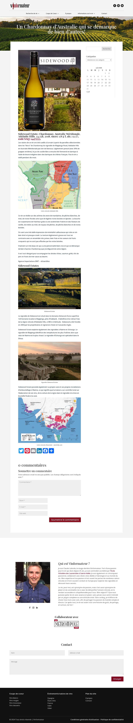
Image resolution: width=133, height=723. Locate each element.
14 (102, 79)
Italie (49, 706)
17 (88, 83)
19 (95, 83)
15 (106, 79)
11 (91, 79)
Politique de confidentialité (112, 719)
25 (91, 86)
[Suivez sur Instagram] (118, 5)
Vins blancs (13, 698)
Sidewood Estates (28, 265)
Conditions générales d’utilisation (85, 719)
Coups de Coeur (51, 13)
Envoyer (117, 679)
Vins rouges (14, 700)
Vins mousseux (15, 703)
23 (109, 83)
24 (88, 86)
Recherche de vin (31, 13)
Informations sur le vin (85, 13)
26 (95, 86)
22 (106, 83)
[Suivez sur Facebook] (114, 5)
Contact (104, 13)
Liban (49, 708)
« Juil (88, 92)
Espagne (50, 698)
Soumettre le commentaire (65, 519)
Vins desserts (14, 705)
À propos (68, 13)
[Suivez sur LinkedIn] (122, 5)
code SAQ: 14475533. (29, 138)
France (50, 703)
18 (91, 83)
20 (98, 83)
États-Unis (51, 701)
